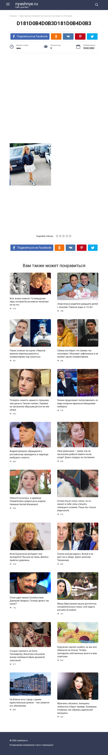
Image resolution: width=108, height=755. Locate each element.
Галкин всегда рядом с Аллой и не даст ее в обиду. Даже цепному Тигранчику (75, 557)
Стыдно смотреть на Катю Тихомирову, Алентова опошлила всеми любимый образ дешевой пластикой (27, 655)
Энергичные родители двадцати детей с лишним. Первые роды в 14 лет (77, 305)
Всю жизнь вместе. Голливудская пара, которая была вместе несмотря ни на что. (29, 301)
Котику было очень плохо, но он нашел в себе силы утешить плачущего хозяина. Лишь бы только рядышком (76, 506)
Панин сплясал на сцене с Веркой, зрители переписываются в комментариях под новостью (27, 353)
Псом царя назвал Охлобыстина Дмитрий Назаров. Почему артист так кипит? (29, 600)
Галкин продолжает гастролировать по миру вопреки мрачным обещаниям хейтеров (77, 403)
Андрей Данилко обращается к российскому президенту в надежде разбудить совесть (29, 454)
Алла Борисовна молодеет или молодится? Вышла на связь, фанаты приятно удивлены (29, 557)
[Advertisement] (54, 77)
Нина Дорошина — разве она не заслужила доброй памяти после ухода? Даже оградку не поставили (75, 454)
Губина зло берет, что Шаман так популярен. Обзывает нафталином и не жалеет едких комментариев (77, 353)
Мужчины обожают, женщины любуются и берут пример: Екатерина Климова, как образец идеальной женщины (76, 708)
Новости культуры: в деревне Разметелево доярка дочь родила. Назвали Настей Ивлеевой (28, 501)
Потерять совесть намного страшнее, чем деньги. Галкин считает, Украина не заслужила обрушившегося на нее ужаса (29, 405)
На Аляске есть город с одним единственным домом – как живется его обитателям (29, 702)
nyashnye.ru (26, 3)
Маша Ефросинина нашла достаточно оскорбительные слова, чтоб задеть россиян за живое (76, 606)
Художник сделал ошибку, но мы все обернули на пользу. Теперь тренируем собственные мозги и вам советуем (77, 652)
